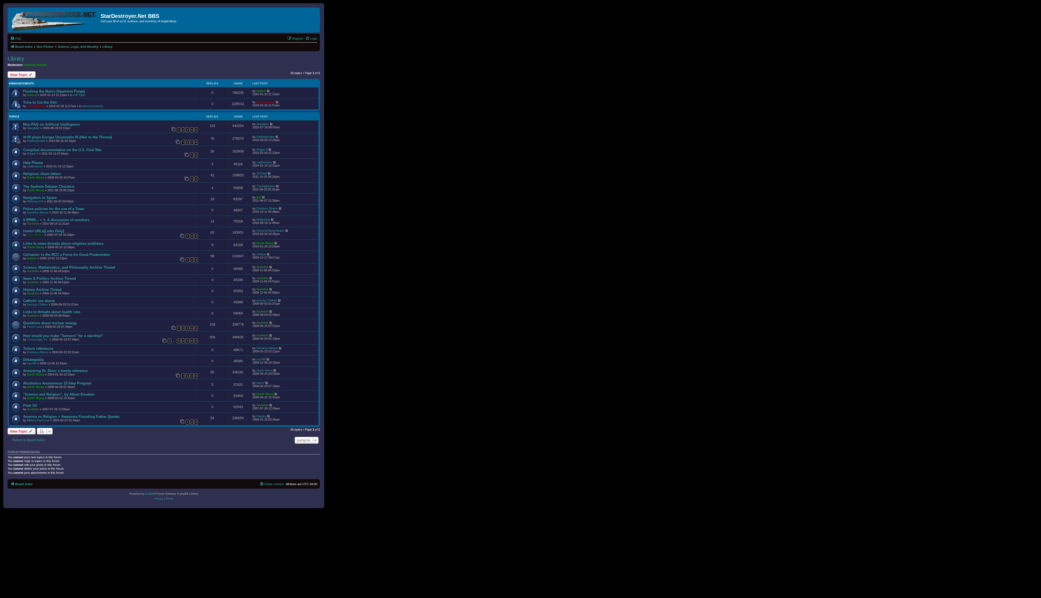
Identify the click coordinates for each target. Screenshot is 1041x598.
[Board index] (55, 20)
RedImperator (36, 140)
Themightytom (265, 186)
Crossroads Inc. (38, 339)
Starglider (33, 128)
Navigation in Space (40, 198)
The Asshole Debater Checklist (48, 187)
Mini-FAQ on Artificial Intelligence (51, 124)
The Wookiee (36, 106)
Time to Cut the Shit (40, 102)
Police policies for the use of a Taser (53, 209)
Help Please (33, 163)
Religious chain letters (42, 174)
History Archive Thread (42, 290)
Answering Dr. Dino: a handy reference (55, 371)
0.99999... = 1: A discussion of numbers (56, 220)
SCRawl (261, 173)
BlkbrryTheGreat (38, 420)
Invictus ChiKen (37, 304)
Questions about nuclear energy (50, 323)
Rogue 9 (32, 153)
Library (16, 59)
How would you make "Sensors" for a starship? (63, 336)
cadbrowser (35, 166)
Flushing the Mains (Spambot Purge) (54, 91)
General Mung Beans (270, 230)
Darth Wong (35, 177)
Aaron (260, 382)
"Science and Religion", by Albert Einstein (58, 394)
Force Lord (34, 326)
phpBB (149, 493)
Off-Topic (79, 95)
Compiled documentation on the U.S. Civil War (62, 150)
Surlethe (33, 223)
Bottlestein (263, 219)
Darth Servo (264, 370)
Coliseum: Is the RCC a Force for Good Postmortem (66, 255)
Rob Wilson (35, 234)
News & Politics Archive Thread (49, 278)
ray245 (31, 363)
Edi (258, 197)
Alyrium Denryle (35, 64)
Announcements (93, 106)
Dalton (32, 95)
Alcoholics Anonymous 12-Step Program (57, 383)
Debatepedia (33, 360)
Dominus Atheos (38, 212)
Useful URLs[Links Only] (43, 231)
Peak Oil (30, 405)
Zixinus (261, 254)
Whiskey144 (35, 201)
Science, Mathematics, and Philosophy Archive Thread (69, 267)
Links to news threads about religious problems (63, 243)
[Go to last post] (268, 91)
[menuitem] (15, 38)
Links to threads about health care (51, 312)
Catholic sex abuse (39, 301)
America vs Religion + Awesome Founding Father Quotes (71, 417)
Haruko (261, 416)
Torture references (38, 348)
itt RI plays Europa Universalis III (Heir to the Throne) (67, 137)
